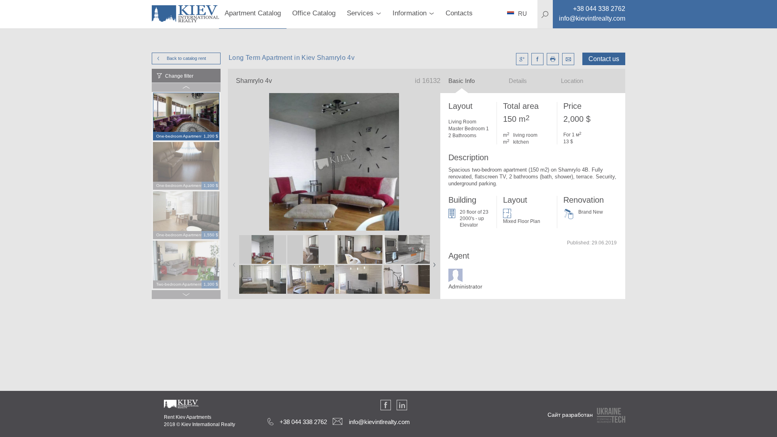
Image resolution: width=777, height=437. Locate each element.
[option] (186, 117)
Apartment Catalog (253, 13)
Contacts (459, 13)
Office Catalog (313, 13)
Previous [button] (232, 262)
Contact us (603, 58)
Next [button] (432, 262)
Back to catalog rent (186, 58)
